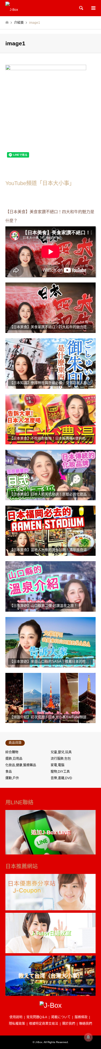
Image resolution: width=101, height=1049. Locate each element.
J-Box (38, 1042)
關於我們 (68, 1024)
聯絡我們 (85, 1024)
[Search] (81, 8)
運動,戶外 (12, 778)
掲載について (61, 1017)
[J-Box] (11, 8)
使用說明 (15, 1017)
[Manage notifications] (88, 1037)
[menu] (93, 8)
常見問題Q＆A (36, 1017)
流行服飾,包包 (61, 759)
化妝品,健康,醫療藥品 (20, 765)
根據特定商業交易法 (43, 1024)
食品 (8, 772)
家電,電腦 (57, 765)
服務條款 (81, 1017)
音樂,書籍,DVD (61, 778)
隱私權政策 (17, 1024)
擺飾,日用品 (13, 759)
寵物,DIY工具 (60, 772)
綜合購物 (11, 752)
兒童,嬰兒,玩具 (61, 752)
